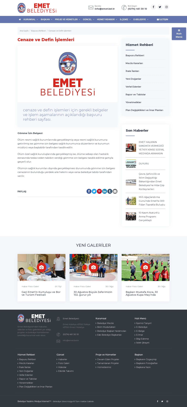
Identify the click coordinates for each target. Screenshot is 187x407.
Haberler (62, 359)
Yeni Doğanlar (133, 79)
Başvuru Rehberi (135, 55)
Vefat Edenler (133, 86)
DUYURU (144, 163)
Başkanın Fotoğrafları (147, 363)
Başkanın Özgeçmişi (146, 359)
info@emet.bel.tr (71, 340)
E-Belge (140, 331)
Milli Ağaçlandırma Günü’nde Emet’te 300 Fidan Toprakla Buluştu (152, 201)
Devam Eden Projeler (108, 359)
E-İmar (139, 334)
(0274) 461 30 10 (71, 334)
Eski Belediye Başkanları (109, 334)
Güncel (87, 19)
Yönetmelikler (133, 102)
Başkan (45, 19)
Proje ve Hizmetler (66, 19)
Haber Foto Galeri (30, 286)
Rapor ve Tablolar (136, 94)
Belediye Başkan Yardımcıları (111, 331)
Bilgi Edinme (142, 338)
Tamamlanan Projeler (108, 363)
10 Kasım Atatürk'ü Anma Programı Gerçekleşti (149, 216)
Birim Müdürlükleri (106, 327)
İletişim (163, 19)
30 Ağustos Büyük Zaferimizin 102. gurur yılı (93, 293)
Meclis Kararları (134, 63)
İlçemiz (124, 19)
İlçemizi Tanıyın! (143, 323)
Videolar (62, 367)
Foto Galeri (63, 363)
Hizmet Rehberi (106, 19)
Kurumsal (30, 19)
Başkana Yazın (143, 367)
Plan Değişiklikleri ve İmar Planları (144, 110)
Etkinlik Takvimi (66, 371)
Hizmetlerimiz (104, 367)
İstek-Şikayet (142, 342)
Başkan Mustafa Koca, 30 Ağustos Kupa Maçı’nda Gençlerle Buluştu (142, 295)
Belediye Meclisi (105, 323)
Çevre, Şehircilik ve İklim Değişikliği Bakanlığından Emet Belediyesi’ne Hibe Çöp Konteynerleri (151, 181)
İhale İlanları (132, 71)
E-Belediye (139, 19)
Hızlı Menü (179, 35)
